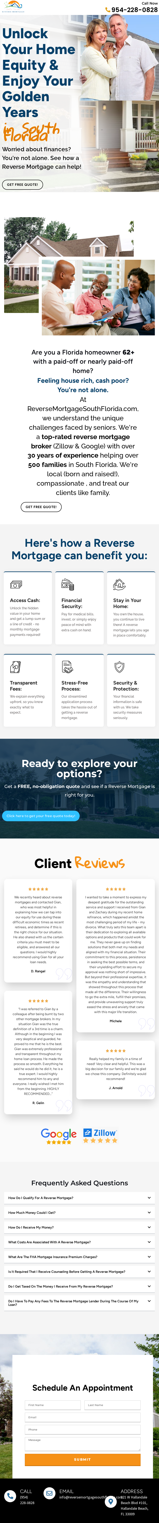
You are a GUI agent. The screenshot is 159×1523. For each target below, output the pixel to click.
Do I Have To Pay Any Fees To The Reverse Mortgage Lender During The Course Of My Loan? (73, 1303)
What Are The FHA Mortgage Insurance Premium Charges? (52, 1257)
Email (66, 1491)
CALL (26, 1491)
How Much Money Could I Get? (31, 1213)
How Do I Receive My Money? (31, 1227)
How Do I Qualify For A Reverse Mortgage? (40, 1198)
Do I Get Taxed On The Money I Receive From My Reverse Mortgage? (60, 1286)
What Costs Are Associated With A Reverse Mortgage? (49, 1242)
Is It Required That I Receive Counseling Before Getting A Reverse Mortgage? (66, 1272)
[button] (79, 1198)
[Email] (49, 1493)
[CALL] (10, 1496)
